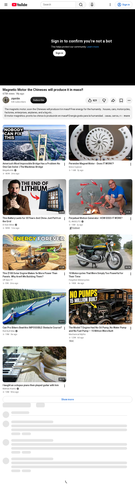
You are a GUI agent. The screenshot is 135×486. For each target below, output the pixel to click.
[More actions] (129, 100)
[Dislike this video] (104, 100)
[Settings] (110, 5)
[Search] (81, 4)
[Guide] (6, 5)
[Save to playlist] (121, 100)
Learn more (93, 46)
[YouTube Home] (19, 4)
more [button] (127, 115)
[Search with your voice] (92, 4)
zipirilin (15, 98)
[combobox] (59, 5)
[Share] (113, 100)
